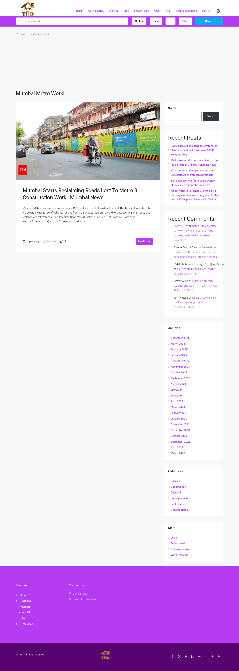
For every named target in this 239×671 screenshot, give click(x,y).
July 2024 (176, 389)
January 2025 (179, 355)
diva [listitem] (23, 618)
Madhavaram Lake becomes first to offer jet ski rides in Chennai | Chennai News (195, 162)
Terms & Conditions (186, 11)
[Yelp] (220, 656)
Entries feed (178, 543)
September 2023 (180, 441)
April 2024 (177, 401)
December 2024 (180, 361)
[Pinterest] (213, 656)
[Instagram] (187, 656)
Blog (126, 11)
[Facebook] (173, 656)
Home (79, 11)
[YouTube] (207, 656)
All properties (96, 11)
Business (52, 241)
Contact (207, 11)
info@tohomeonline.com (85, 599)
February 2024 (179, 412)
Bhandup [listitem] (26, 601)
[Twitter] (180, 656)
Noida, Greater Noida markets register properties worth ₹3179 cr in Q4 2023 (195, 302)
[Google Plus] (200, 656)
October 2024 (179, 372)
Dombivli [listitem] (26, 612)
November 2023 (180, 430)
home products (179, 498)
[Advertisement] (119, 62)
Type (156, 21)
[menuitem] (218, 11)
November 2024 (180, 366)
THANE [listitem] (25, 595)
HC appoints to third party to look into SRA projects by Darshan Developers (193, 172)
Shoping (113, 11)
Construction (178, 486)
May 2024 (177, 395)
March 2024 (178, 407)
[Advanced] (170, 21)
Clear (185, 21)
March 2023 (178, 453)
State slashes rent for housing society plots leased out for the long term (193, 183)
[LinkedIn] (193, 656)
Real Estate (177, 504)
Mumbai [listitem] (25, 606)
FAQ (168, 11)
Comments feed (180, 549)
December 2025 (180, 338)
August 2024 (178, 384)
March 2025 (178, 343)
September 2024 (180, 378)
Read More (144, 241)
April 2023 (177, 447)
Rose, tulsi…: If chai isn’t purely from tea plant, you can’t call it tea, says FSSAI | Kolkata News (194, 150)
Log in (174, 537)
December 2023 (180, 424)
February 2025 (179, 349)
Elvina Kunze (181, 226)
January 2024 (179, 418)
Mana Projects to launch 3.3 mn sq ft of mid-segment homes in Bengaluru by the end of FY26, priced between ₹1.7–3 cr (194, 195)
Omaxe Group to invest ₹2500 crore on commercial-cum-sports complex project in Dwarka (196, 252)
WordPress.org (179, 555)
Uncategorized (179, 509)
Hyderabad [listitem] (27, 624)
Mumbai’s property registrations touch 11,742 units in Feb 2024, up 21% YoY (195, 285)
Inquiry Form (141, 11)
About (157, 11)
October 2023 (179, 436)
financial (176, 492)
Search (209, 21)
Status (139, 21)
